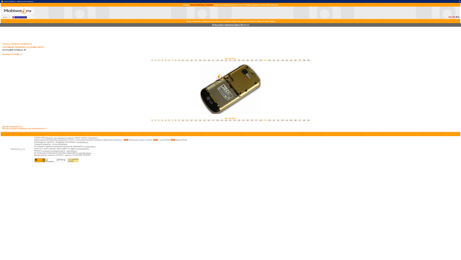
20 (226, 60)
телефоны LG (26, 44)
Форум (272, 21)
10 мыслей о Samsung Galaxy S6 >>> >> (230, 25)
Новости (234, 5)
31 (274, 60)
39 (308, 60)
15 (204, 60)
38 (304, 60)
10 (183, 60)
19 (222, 60)
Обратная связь (263, 21)
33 (282, 60)
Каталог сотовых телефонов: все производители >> (24, 128)
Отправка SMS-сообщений (269, 5)
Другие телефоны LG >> (12, 126)
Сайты (234, 21)
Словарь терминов (251, 5)
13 (196, 60)
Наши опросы (242, 21)
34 (287, 60)
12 (191, 60)
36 (295, 60)
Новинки (186, 5)
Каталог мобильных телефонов (201, 5)
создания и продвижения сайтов (54, 151)
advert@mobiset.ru (85, 153)
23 (239, 60)
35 (291, 60)
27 (256, 60)
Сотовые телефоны (10, 44)
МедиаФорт (93, 138)
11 (187, 60)
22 (235, 60)
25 (248, 60)
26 (252, 60)
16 (209, 60)
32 (278, 60)
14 (200, 60)
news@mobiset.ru (83, 149)
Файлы (216, 5)
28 (261, 60)
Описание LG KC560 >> (12, 54)
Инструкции (225, 5)
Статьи (240, 5)
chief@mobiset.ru (82, 142)
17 (213, 60)
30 (269, 60)
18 (217, 60)
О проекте (252, 21)
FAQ (217, 21)
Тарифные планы (208, 21)
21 (230, 60)
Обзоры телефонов (193, 21)
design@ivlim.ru (72, 151)
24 (243, 60)
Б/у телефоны (225, 21)
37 (300, 60)
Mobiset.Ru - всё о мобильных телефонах (59, 138)
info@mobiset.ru (90, 146)
